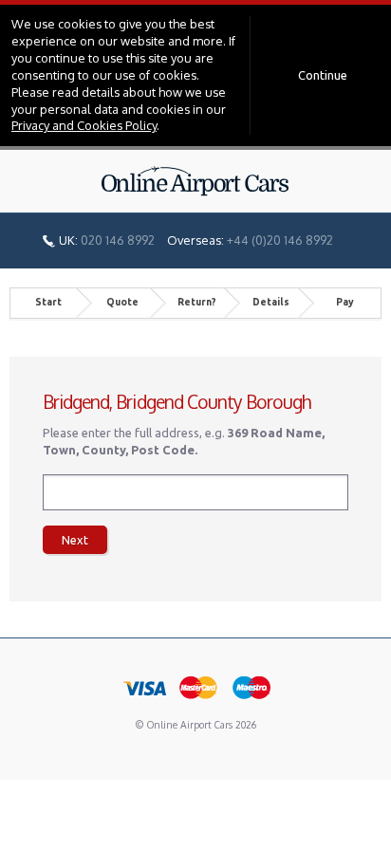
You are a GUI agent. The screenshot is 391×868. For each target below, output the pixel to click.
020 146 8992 (118, 240)
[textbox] (195, 492)
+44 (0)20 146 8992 (280, 240)
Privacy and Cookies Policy (84, 125)
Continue (322, 75)
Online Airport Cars (195, 181)
